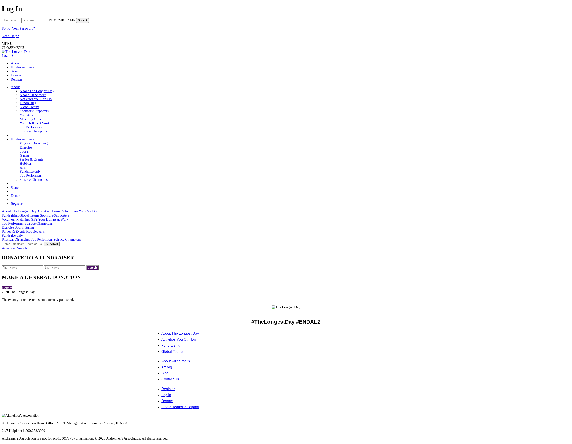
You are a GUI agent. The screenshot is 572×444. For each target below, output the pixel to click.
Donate (16, 75)
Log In (166, 395)
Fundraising (28, 103)
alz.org (166, 367)
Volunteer (26, 115)
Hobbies (26, 163)
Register (16, 79)
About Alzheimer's (175, 361)
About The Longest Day (37, 91)
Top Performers (31, 127)
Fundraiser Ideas (22, 67)
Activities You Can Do (36, 99)
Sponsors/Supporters (34, 111)
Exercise (26, 147)
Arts (23, 167)
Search (15, 71)
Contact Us (170, 379)
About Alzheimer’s (33, 95)
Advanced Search (14, 248)
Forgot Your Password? (18, 28)
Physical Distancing (34, 143)
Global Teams (29, 107)
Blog (165, 373)
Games (24, 155)
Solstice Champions (34, 131)
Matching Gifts (30, 119)
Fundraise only (30, 171)
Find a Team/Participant (180, 407)
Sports (24, 151)
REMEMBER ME (62, 20)
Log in (7, 55)
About (15, 63)
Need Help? (10, 36)
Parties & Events (31, 159)
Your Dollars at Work (35, 123)
